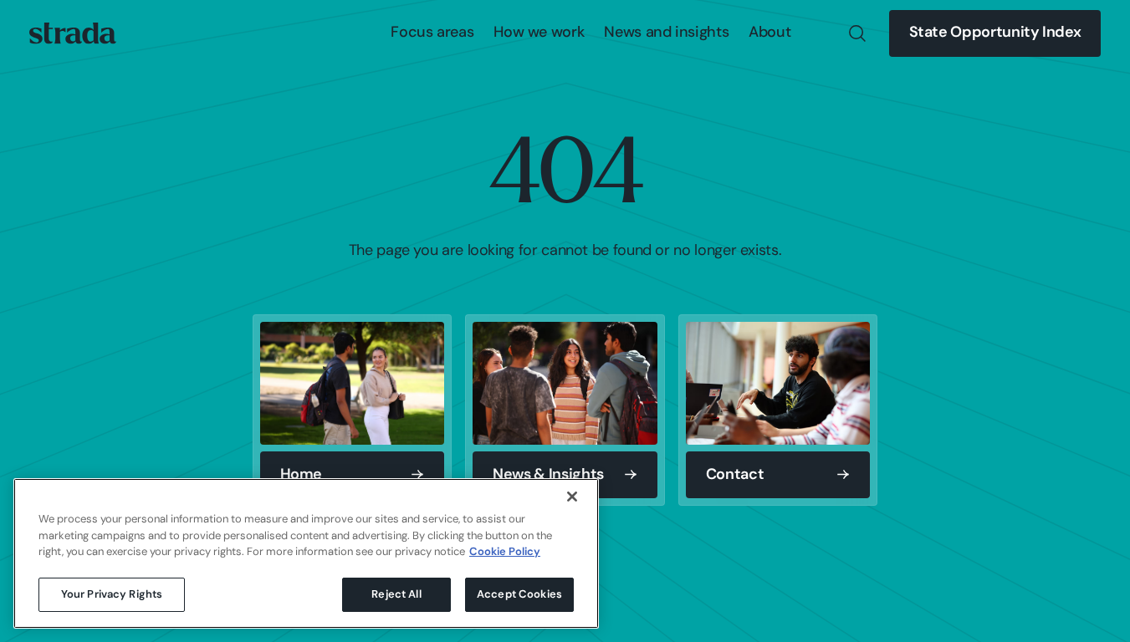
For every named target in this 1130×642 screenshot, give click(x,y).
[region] (306, 553)
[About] (769, 33)
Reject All (396, 593)
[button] (432, 33)
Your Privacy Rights (111, 593)
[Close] (572, 496)
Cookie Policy (504, 552)
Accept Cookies (519, 593)
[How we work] (538, 33)
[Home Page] (72, 33)
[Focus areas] (432, 33)
